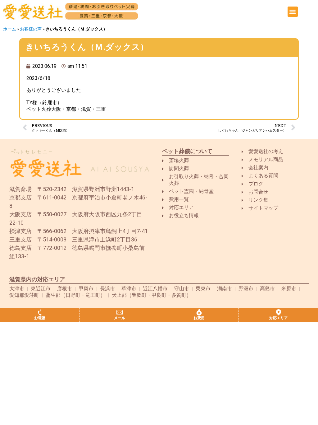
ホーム (9, 29)
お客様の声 (31, 29)
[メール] (119, 312)
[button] (293, 12)
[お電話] (40, 312)
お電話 (39, 318)
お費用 (199, 318)
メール (119, 318)
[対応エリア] (278, 312)
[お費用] (199, 312)
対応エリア (278, 318)
